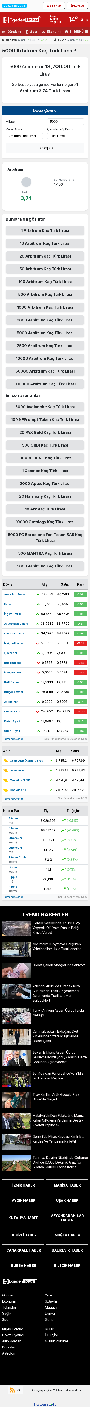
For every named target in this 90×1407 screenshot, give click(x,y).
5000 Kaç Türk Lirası (45, 333)
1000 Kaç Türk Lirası (45, 307)
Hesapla (45, 147)
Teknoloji (9, 1307)
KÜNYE (50, 1329)
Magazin (51, 1307)
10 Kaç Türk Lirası (45, 243)
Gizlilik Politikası (57, 1341)
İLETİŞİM (51, 1335)
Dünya (50, 1313)
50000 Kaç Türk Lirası (45, 371)
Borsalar (8, 1347)
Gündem (14, 31)
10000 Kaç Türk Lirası (45, 358)
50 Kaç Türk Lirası (45, 269)
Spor (34, 31)
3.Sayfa (51, 1301)
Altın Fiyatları (11, 1341)
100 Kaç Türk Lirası (45, 281)
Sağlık (6, 1313)
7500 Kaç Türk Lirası (45, 345)
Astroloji (8, 1353)
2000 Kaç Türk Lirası (45, 320)
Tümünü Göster (13, 738)
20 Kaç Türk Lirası (45, 256)
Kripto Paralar (12, 1329)
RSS (18, 1390)
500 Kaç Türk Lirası (45, 294)
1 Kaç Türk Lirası (45, 230)
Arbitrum (27, 50)
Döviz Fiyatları (13, 1335)
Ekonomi (54, 31)
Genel (49, 1319)
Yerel (48, 1295)
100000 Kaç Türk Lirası (45, 384)
